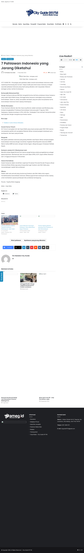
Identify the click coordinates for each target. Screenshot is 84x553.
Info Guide (63, 97)
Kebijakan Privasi (34, 421)
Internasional (63, 99)
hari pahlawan (16, 240)
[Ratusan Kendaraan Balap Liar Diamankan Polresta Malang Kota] (9, 334)
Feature (62, 89)
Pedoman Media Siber (36, 427)
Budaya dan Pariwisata (66, 76)
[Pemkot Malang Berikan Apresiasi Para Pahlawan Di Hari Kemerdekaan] (46, 220)
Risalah (62, 130)
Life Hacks (63, 109)
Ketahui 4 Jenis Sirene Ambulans (13, 122)
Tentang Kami (33, 432)
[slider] (65, 60)
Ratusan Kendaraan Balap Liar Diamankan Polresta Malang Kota (9, 399)
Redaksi (32, 429)
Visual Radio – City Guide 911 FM (38, 434)
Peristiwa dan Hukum (65, 125)
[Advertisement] (42, 40)
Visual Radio (50, 24)
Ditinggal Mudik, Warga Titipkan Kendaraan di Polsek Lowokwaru (27, 285)
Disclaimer (33, 419)
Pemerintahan (64, 120)
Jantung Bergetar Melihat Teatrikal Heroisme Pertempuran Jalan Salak (8, 227)
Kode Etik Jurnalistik (35, 424)
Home (4, 55)
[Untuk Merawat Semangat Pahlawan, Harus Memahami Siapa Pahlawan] (28, 220)
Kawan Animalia (64, 104)
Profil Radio (58, 24)
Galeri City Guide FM (65, 92)
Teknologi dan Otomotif (66, 132)
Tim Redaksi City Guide (9, 72)
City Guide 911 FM (27, 550)
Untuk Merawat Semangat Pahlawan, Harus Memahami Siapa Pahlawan (27, 227)
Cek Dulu (62, 81)
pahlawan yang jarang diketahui (35, 240)
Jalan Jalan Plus (64, 102)
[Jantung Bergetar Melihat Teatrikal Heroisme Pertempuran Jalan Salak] (9, 220)
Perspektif (33, 24)
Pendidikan (10, 59)
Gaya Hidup (26, 24)
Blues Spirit (63, 74)
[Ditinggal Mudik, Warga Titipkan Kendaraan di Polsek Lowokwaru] (28, 277)
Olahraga (62, 115)
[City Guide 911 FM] (42, 12)
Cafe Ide (62, 79)
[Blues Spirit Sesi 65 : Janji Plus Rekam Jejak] (47, 334)
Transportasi (63, 135)
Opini (61, 117)
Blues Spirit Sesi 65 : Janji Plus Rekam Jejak (46, 398)
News (7, 55)
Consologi (62, 84)
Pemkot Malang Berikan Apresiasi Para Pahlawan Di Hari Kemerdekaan (45, 227)
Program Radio (41, 24)
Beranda (15, 24)
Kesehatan (63, 107)
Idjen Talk (62, 94)
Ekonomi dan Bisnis (65, 87)
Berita (20, 24)
